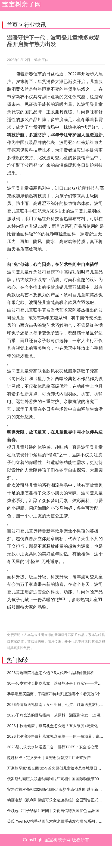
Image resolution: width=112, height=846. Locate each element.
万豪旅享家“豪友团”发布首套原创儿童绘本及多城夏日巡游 (56, 768)
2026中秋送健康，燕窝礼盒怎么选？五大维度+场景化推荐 (56, 726)
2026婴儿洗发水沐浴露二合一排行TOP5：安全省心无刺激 (56, 747)
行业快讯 (35, 25)
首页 (12, 25)
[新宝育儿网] (20, 5)
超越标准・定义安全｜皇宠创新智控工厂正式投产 (49, 757)
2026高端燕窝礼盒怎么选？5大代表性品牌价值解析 (50, 672)
